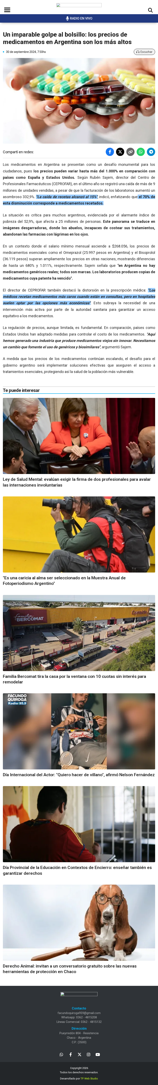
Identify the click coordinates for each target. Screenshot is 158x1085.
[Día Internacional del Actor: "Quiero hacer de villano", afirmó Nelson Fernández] (79, 731)
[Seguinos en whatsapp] (61, 1054)
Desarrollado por (79, 1078)
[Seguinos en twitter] (79, 1054)
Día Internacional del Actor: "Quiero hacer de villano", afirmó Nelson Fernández (79, 774)
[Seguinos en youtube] (97, 1054)
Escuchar (146, 51)
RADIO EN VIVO (81, 18)
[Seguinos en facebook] (70, 1054)
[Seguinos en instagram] (88, 1054)
